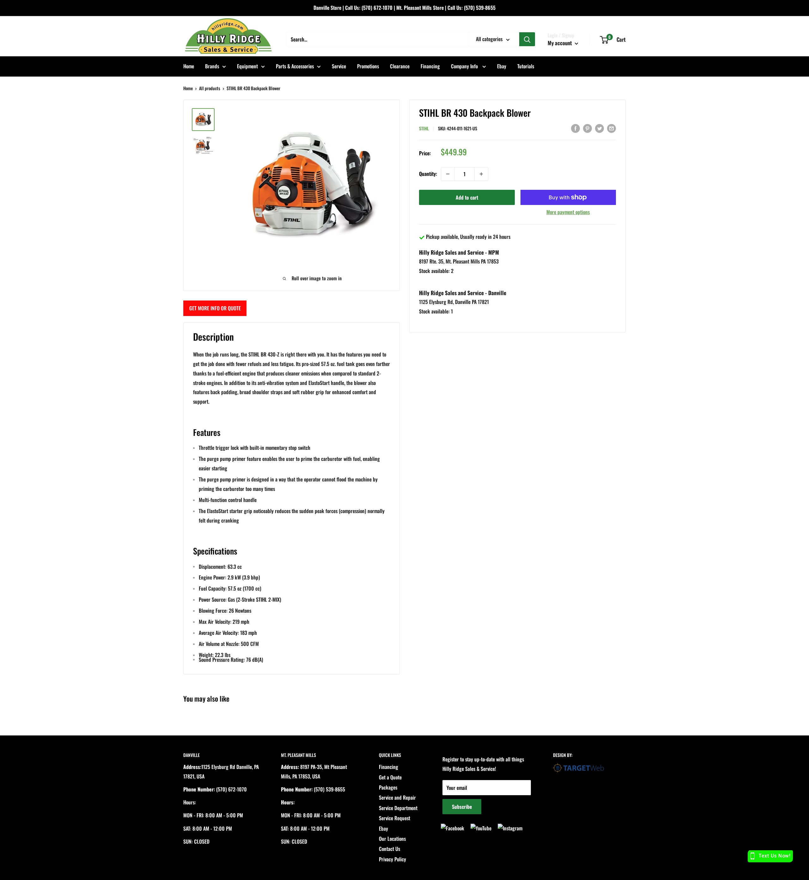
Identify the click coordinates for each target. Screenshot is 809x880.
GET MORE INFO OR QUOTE (215, 308)
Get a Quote (390, 777)
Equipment (247, 66)
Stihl (424, 128)
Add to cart (467, 197)
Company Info (465, 66)
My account (560, 43)
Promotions (368, 66)
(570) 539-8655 (480, 7)
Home (188, 66)
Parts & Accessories (295, 66)
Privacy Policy (392, 859)
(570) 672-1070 (377, 7)
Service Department (398, 808)
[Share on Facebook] (575, 128)
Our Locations (392, 838)
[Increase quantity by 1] (481, 174)
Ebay (501, 66)
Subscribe (462, 806)
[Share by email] (611, 128)
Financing (430, 66)
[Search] (527, 39)
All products (209, 88)
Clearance (400, 66)
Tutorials (525, 66)
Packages (388, 787)
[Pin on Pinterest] (587, 128)
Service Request (394, 818)
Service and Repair (397, 797)
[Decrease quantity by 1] (447, 174)
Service (339, 66)
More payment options (568, 212)
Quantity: (428, 173)
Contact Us (389, 848)
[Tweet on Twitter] (599, 128)
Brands (212, 66)
